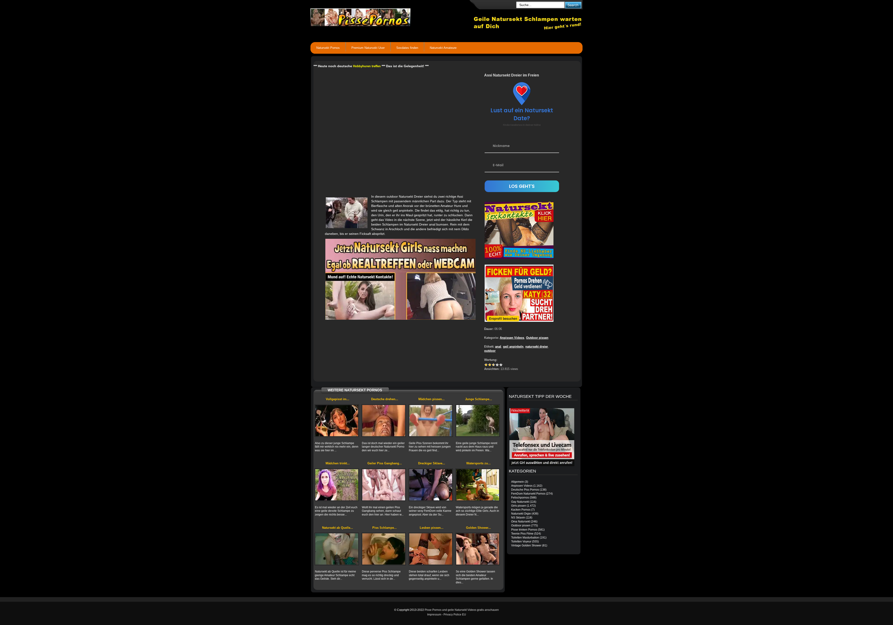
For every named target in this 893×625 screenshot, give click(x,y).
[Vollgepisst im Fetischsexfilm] (337, 420)
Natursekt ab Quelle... (337, 527)
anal (498, 346)
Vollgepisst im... (337, 399)
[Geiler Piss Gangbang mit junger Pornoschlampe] (384, 485)
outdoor (490, 350)
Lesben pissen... (431, 527)
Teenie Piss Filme (522, 533)
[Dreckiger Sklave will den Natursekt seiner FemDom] (431, 485)
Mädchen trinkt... (338, 463)
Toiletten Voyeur (521, 541)
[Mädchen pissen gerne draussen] (431, 420)
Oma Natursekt (520, 521)
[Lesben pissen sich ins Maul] (431, 549)
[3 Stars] (493, 365)
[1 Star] (486, 365)
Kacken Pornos (520, 509)
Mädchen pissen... (431, 399)
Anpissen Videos (512, 337)
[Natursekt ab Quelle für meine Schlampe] (337, 549)
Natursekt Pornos (328, 48)
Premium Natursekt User (368, 48)
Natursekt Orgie (521, 513)
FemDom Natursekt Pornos (528, 493)
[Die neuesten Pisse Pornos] (392, 16)
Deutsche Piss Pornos (525, 489)
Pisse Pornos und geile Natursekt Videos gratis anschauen (462, 610)
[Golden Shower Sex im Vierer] (478, 549)
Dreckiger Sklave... (431, 463)
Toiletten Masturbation (525, 537)
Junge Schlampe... (478, 399)
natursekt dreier (536, 346)
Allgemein (517, 481)
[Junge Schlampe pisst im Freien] (478, 420)
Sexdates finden (407, 48)
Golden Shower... (478, 527)
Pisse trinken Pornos (524, 529)
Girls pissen (518, 505)
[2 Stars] (490, 365)
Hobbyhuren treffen (367, 66)
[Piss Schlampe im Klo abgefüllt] (384, 549)
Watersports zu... (478, 463)
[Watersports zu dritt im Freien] (478, 485)
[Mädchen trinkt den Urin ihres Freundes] (337, 485)
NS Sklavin (518, 517)
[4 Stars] (497, 365)
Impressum (434, 614)
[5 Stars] (501, 365)
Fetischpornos (520, 497)
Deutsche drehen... (384, 399)
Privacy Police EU (454, 614)
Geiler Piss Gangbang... (384, 463)
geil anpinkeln (513, 346)
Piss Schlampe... (384, 527)
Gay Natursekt (520, 501)
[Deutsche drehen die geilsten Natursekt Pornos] (384, 420)
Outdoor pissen (537, 337)
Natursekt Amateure (443, 48)
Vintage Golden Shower (526, 545)
